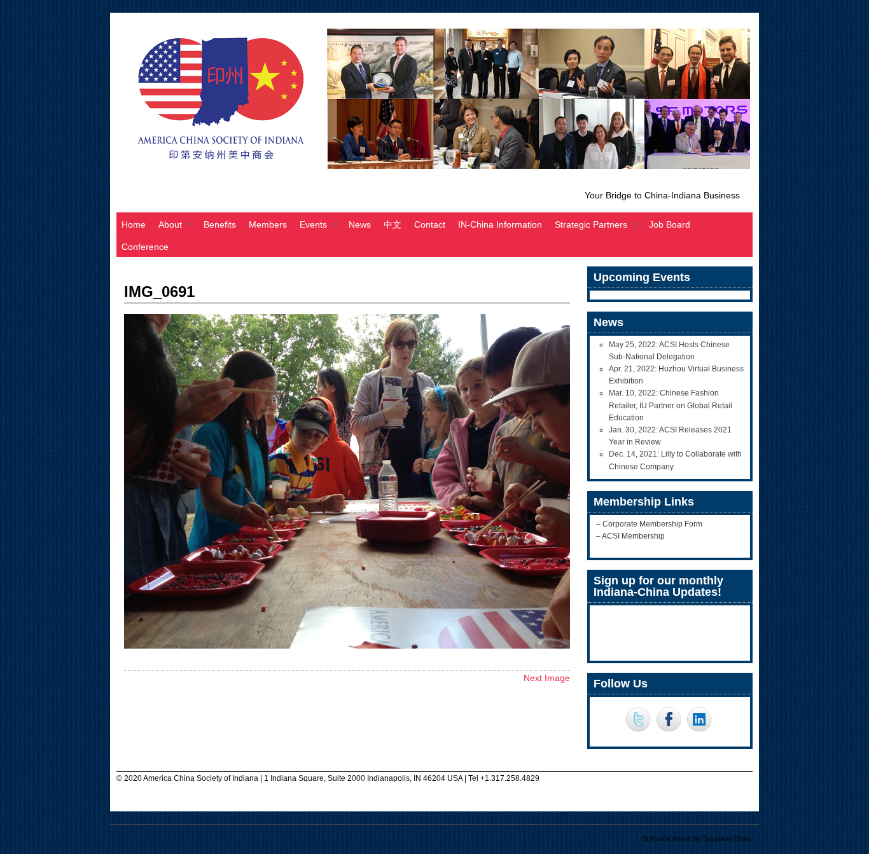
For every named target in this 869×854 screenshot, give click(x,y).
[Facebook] (668, 720)
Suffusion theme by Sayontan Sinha (696, 839)
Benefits (220, 224)
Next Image (547, 678)
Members (268, 224)
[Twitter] (638, 720)
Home (134, 224)
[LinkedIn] (699, 720)
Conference (145, 247)
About (170, 224)
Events (313, 224)
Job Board (669, 224)
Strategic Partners (591, 224)
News (360, 224)
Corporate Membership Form (652, 524)
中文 (392, 224)
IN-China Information (500, 224)
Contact (429, 224)
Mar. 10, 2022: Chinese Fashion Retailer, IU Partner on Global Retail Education (670, 405)
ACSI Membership (633, 536)
